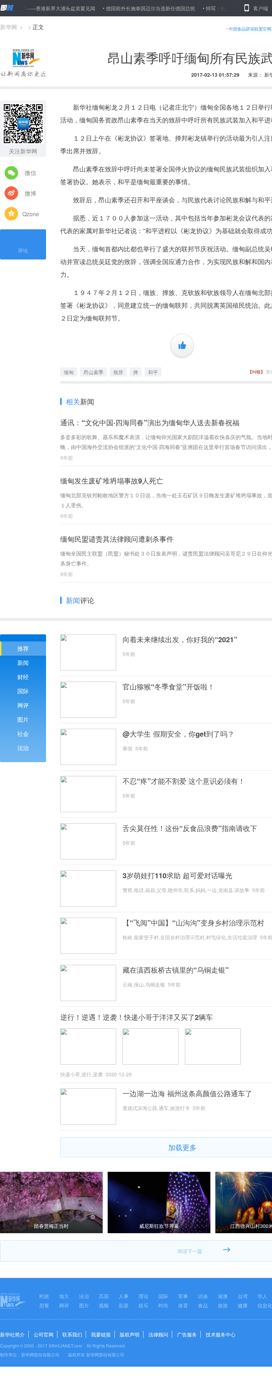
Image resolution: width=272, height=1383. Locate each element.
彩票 (124, 1305)
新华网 (8, 27)
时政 (44, 1296)
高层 (104, 1296)
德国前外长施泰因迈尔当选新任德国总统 (132, 8)
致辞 (118, 372)
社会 (23, 733)
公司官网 (43, 1334)
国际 (23, 691)
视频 (104, 1305)
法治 (23, 748)
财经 (23, 677)
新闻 (23, 662)
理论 (143, 1296)
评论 (23, 250)
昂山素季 (93, 372)
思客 (44, 1305)
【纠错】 (256, 371)
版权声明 (130, 1334)
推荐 (23, 648)
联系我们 (72, 1334)
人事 (124, 1296)
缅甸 (69, 372)
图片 (23, 719)
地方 (64, 1296)
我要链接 (101, 1334)
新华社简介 (12, 1334)
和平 (153, 372)
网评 (23, 705)
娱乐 (143, 1305)
